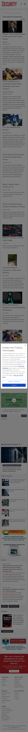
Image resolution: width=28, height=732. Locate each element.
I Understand (14, 385)
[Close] (25, 345)
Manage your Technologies (14, 381)
